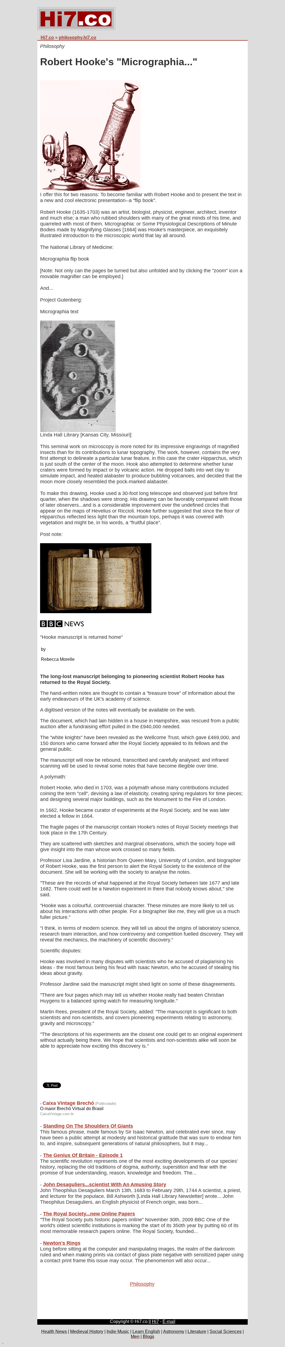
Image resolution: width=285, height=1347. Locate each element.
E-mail (169, 1321)
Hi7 (155, 1321)
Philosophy (142, 1284)
